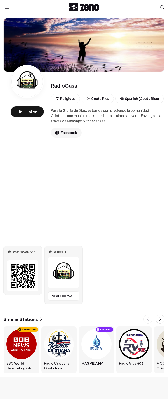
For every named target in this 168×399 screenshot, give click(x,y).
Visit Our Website (65, 296)
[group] (84, 349)
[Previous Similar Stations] (148, 319)
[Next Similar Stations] (160, 319)
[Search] (162, 7)
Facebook (69, 133)
